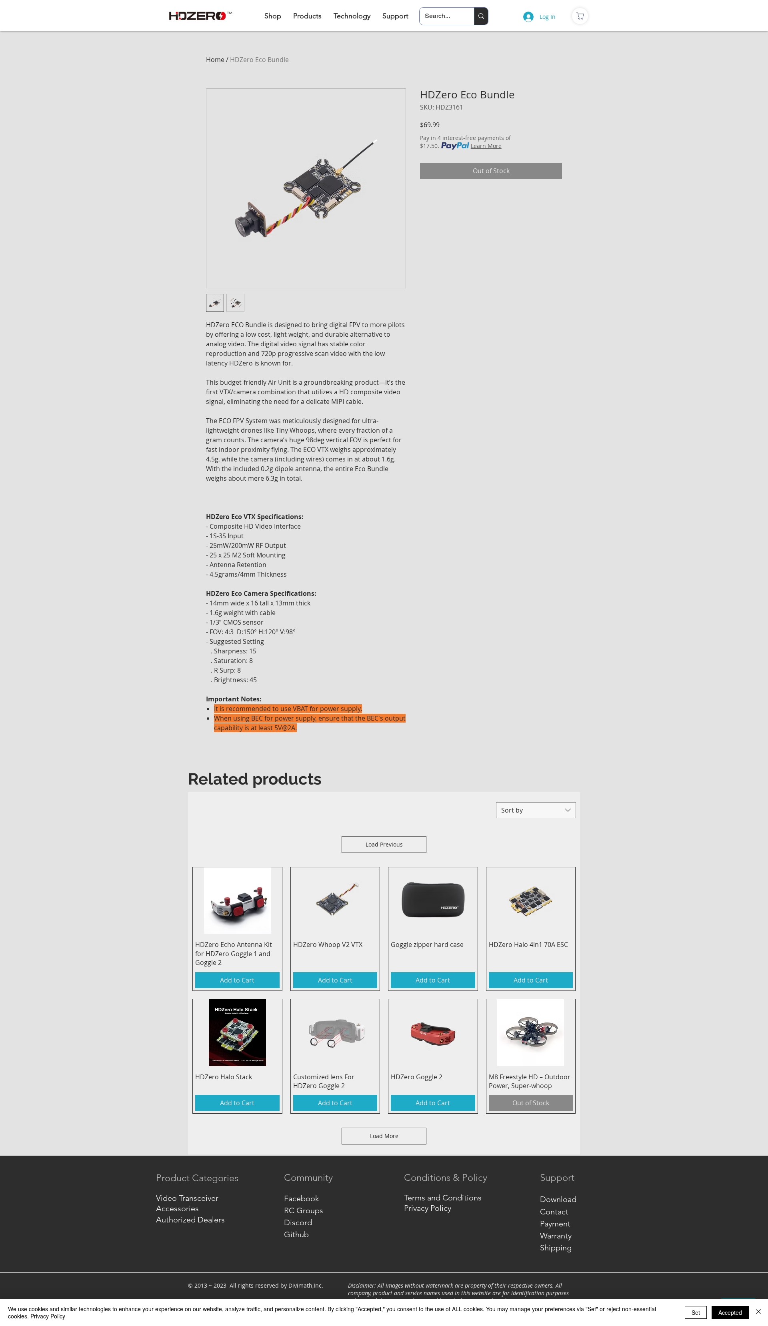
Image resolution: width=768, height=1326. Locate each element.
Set (696, 1312)
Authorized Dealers (190, 1219)
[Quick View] (237, 900)
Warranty (556, 1235)
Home (215, 59)
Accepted (730, 1312)
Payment (555, 1223)
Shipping (556, 1247)
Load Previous (384, 844)
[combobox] (536, 810)
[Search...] (481, 16)
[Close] (758, 1312)
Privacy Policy (47, 1316)
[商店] (580, 16)
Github (296, 1234)
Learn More (486, 146)
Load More (384, 1136)
